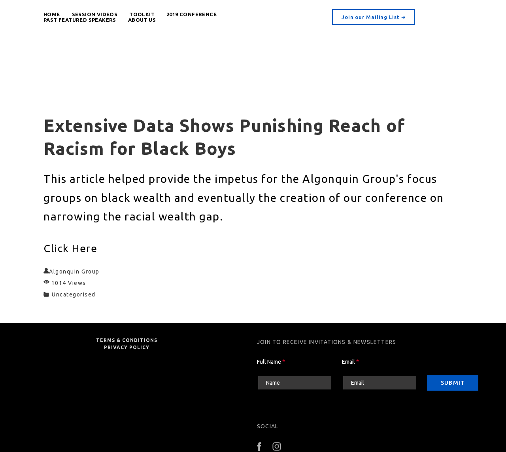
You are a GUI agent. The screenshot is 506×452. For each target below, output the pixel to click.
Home (51, 14)
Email (350, 362)
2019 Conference (191, 14)
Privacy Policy (126, 347)
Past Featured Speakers (79, 20)
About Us (142, 20)
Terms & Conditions (126, 340)
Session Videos (95, 14)
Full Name (271, 362)
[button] (373, 17)
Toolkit (142, 14)
